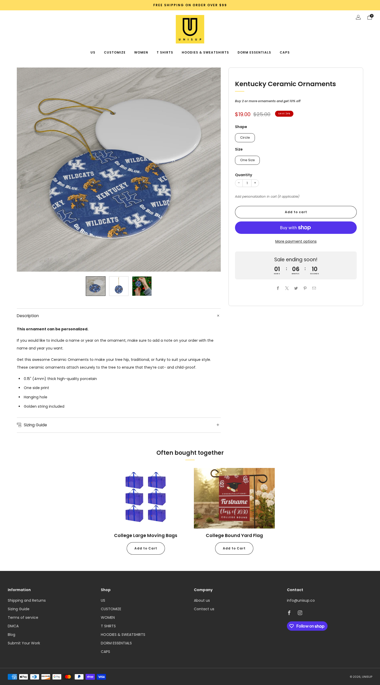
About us (202, 600)
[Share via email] (314, 288)
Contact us (204, 609)
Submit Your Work (24, 643)
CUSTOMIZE (115, 52)
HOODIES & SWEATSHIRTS (205, 52)
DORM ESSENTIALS (254, 52)
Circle (245, 137)
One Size (247, 160)
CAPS (285, 52)
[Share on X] (287, 288)
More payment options (296, 241)
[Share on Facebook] (277, 288)
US (92, 52)
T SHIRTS (165, 52)
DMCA (13, 626)
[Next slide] (210, 169)
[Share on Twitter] (296, 288)
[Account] (358, 17)
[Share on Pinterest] (305, 288)
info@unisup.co (301, 600)
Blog (11, 634)
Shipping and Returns (27, 600)
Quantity (243, 174)
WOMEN (141, 52)
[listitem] (190, 5)
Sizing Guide (18, 609)
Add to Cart (145, 548)
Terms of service (23, 617)
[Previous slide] (26, 169)
